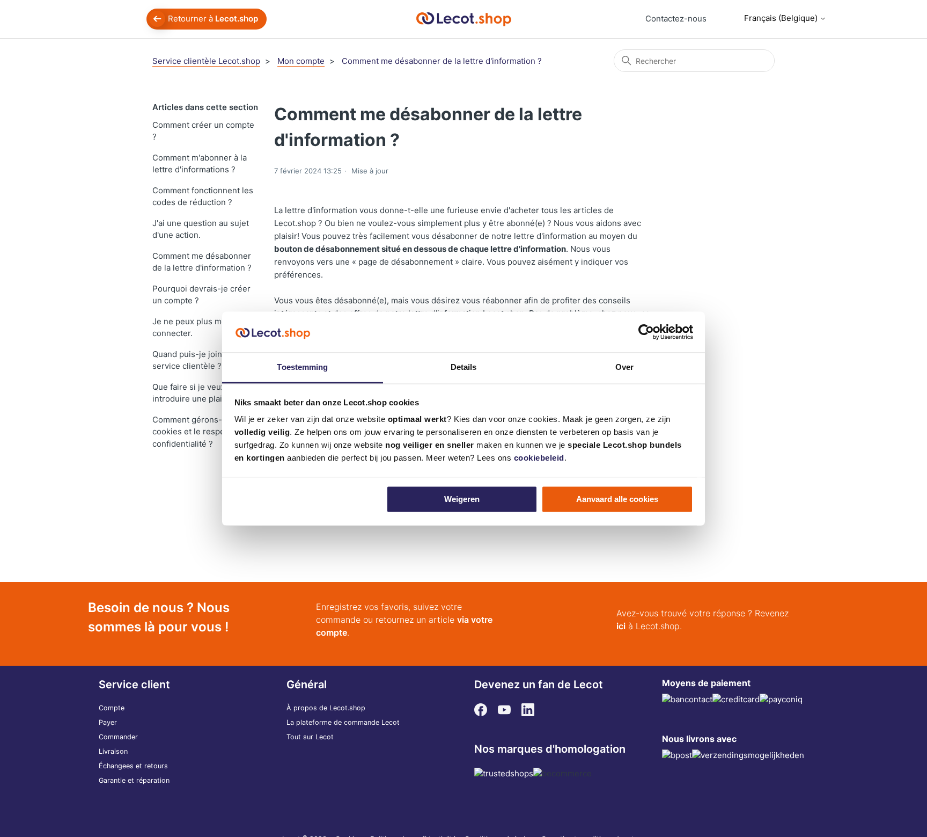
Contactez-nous (676, 18)
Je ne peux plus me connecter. (189, 327)
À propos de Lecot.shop (325, 708)
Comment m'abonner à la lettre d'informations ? (199, 163)
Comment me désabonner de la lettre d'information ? (442, 61)
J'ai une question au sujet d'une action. (200, 229)
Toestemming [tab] (302, 367)
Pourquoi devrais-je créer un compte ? (201, 294)
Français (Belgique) (782, 18)
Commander (118, 737)
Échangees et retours (133, 766)
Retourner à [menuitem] (213, 18)
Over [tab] (624, 367)
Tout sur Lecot (310, 737)
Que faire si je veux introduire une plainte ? (196, 393)
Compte (111, 708)
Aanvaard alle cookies (617, 499)
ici (621, 626)
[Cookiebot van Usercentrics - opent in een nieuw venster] (646, 332)
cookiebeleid (539, 458)
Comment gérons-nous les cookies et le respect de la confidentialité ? (203, 431)
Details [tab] (464, 367)
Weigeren (462, 499)
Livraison (113, 751)
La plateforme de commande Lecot (343, 722)
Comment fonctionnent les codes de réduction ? (202, 196)
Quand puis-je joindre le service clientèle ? (198, 360)
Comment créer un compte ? (203, 131)
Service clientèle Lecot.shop (206, 61)
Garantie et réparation (134, 780)
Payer (108, 722)
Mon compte (301, 61)
